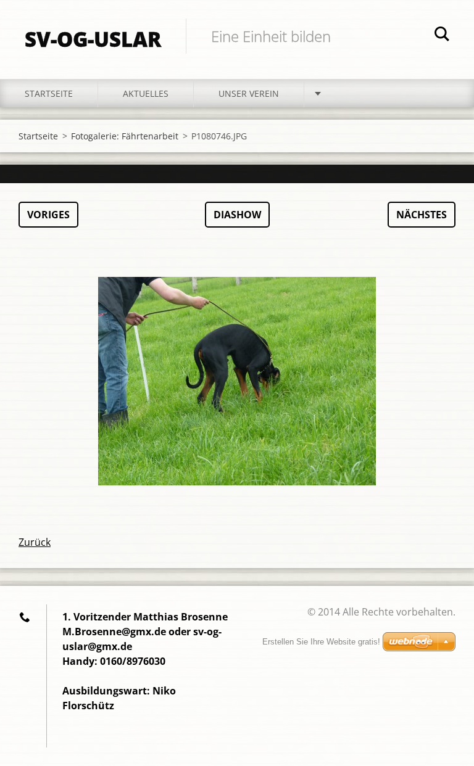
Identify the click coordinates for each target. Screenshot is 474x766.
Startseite (49, 93)
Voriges (48, 214)
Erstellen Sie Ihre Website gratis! (321, 641)
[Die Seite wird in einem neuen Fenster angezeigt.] (237, 381)
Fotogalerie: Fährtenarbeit (124, 136)
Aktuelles (145, 93)
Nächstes (421, 214)
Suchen (441, 36)
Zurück (35, 542)
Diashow (237, 214)
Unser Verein (248, 93)
